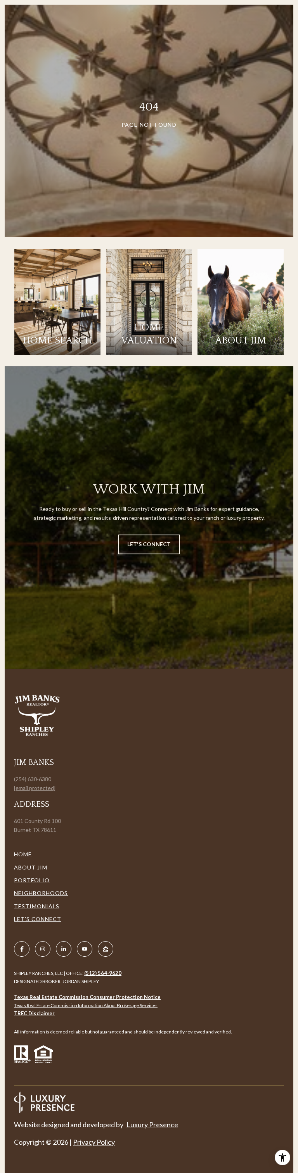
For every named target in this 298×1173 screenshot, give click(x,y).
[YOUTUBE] (84, 949)
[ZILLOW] (105, 949)
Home (23, 854)
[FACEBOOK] (21, 949)
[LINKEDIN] (63, 949)
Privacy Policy (94, 1142)
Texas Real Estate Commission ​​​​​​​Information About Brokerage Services (86, 1005)
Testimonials (36, 906)
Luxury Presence (152, 1124)
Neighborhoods (41, 893)
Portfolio (32, 880)
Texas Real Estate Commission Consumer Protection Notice (87, 997)
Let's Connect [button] (149, 544)
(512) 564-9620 (102, 973)
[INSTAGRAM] (42, 949)
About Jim (30, 867)
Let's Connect (37, 919)
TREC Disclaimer (34, 1013)
